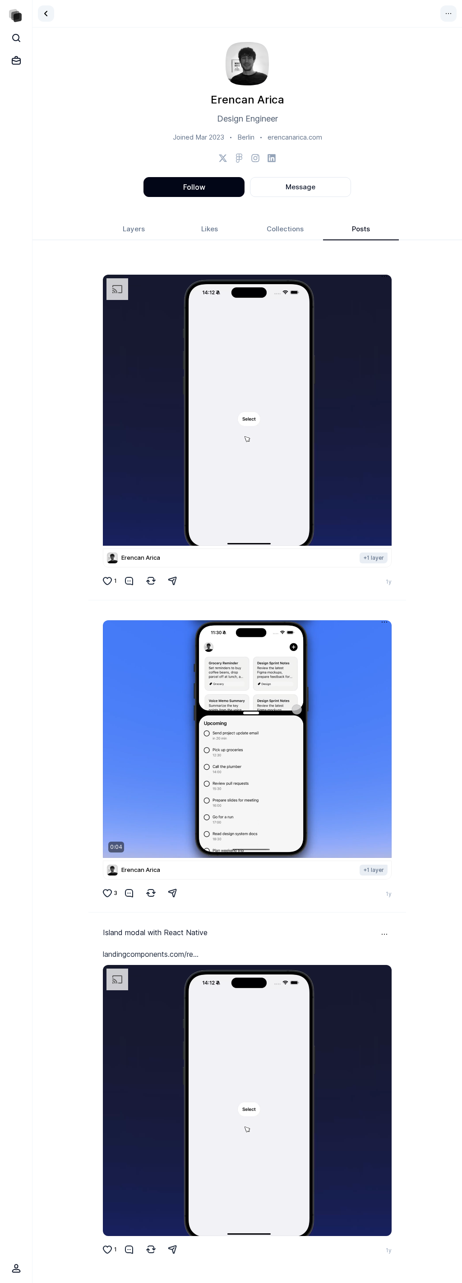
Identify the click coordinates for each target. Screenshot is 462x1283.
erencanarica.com (295, 137)
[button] (247, 410)
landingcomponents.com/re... (151, 954)
